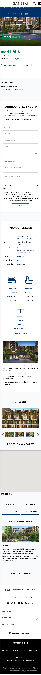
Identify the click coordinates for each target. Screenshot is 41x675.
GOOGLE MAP (11, 505)
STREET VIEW (30, 505)
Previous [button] (3, 434)
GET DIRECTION (11, 511)
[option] (20, 418)
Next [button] (38, 434)
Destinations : (6, 59)
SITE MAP (23, 650)
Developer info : (9, 264)
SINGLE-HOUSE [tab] (8, 624)
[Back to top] (36, 668)
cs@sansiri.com (20, 643)
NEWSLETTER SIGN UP (22, 634)
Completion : (8, 260)
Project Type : (8, 248)
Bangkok (16, 59)
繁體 (26, 14)
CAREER (15, 650)
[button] (20, 467)
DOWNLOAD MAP (30, 511)
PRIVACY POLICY (34, 650)
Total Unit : (7, 256)
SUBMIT (20, 206)
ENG (14, 14)
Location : (6, 236)
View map (29, 238)
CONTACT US (6, 650)
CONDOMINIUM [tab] (8, 611)
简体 (20, 14)
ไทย (9, 14)
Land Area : (7, 242)
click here (34, 198)
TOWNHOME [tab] (7, 617)
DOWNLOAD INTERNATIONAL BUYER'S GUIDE (20, 589)
